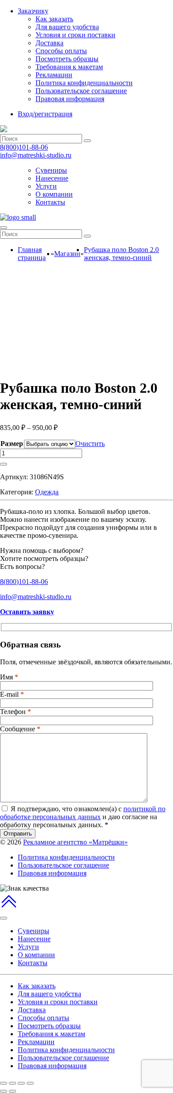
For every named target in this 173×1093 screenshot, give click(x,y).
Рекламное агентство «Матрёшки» (75, 842)
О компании (54, 194)
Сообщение (20, 729)
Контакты (50, 202)
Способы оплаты (61, 51)
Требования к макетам (69, 67)
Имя (9, 677)
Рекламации (53, 75)
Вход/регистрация (45, 114)
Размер (11, 443)
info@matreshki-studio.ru (35, 155)
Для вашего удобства (67, 27)
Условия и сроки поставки (75, 35)
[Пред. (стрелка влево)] (3, 1091)
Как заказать (54, 19)
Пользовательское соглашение (81, 91)
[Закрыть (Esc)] (3, 1083)
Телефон (15, 711)
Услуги (46, 186)
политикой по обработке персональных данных (82, 813)
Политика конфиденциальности (84, 83)
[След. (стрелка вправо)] (12, 1091)
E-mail (12, 694)
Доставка (49, 43)
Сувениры (51, 170)
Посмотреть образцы (66, 59)
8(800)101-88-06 (24, 147)
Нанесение (51, 178)
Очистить (90, 443)
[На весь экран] (21, 1083)
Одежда (47, 492)
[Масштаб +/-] (30, 1083)
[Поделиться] (12, 1083)
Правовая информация (69, 99)
